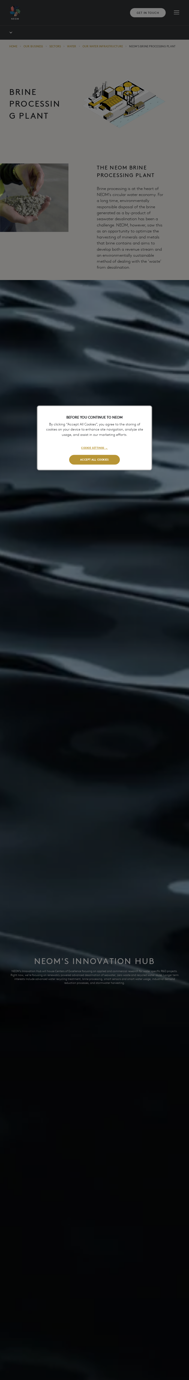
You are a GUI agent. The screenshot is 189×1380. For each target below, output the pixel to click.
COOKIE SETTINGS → (94, 448)
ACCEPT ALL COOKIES (94, 459)
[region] (94, 438)
